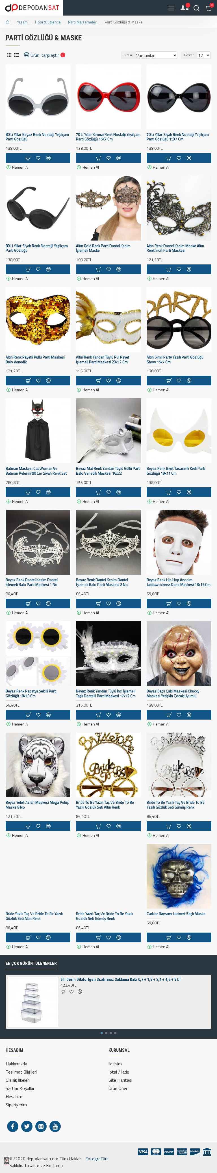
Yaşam (22, 22)
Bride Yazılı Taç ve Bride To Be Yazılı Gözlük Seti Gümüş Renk (104, 916)
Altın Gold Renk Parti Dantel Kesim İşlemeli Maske (103, 248)
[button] (102, 1033)
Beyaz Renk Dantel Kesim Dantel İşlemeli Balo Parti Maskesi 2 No (102, 582)
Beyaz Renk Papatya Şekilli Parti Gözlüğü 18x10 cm (31, 693)
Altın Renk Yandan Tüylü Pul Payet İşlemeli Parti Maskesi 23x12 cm (102, 359)
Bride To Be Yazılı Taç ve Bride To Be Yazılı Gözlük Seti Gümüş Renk (176, 805)
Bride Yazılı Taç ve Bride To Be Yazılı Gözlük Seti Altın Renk (34, 916)
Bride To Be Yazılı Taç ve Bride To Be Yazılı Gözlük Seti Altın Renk (105, 805)
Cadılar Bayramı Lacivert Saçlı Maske (176, 913)
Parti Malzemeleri (82, 22)
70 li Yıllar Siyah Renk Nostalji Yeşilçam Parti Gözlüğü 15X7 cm (178, 137)
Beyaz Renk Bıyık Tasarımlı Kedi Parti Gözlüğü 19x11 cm (176, 471)
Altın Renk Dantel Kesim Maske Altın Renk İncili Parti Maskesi (175, 248)
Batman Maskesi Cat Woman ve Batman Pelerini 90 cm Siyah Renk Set (36, 471)
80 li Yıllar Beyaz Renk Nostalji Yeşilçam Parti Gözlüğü (37, 137)
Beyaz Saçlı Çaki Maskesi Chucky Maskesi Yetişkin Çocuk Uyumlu (173, 693)
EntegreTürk (96, 1158)
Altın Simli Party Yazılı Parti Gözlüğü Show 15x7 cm (175, 359)
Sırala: (128, 55)
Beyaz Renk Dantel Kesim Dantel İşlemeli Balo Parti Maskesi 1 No (32, 582)
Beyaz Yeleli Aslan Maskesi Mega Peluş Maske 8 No (37, 805)
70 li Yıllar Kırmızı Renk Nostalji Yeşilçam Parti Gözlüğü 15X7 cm (108, 137)
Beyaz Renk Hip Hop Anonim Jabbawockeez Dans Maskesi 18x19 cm (179, 582)
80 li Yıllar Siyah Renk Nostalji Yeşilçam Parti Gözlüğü (37, 248)
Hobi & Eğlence (48, 22)
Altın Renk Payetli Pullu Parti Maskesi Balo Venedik (35, 359)
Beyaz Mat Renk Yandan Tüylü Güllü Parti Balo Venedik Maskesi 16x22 (108, 471)
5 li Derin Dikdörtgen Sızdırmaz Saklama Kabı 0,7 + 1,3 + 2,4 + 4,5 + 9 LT (120, 979)
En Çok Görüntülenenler (31, 963)
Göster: (189, 55)
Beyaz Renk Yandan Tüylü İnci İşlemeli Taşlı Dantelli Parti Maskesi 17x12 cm (106, 693)
